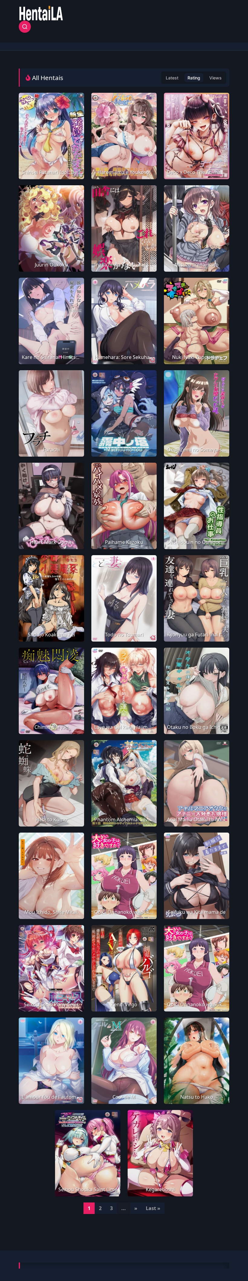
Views (215, 77)
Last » (153, 1208)
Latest (172, 77)
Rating (194, 77)
